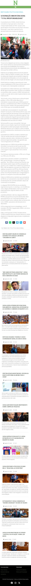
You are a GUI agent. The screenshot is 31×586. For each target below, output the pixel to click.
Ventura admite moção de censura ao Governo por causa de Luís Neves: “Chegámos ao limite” (14, 236)
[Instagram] (15, 583)
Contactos (3, 574)
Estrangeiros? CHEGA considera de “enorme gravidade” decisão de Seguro (15, 502)
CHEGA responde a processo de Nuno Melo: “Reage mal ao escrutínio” (14, 467)
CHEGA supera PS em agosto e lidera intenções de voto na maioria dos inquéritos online (14, 438)
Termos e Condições (21, 570)
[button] (15, 7)
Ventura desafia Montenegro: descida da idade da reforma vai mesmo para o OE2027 (15, 375)
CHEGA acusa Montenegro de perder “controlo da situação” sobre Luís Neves (14, 534)
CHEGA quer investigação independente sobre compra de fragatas (15, 406)
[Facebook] (11, 583)
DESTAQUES (5, 12)
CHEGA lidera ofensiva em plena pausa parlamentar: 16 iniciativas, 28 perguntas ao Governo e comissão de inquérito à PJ (15, 307)
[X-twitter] (19, 583)
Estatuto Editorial (5, 572)
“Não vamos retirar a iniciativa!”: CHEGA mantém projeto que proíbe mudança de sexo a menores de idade (15, 274)
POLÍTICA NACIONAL (16, 12)
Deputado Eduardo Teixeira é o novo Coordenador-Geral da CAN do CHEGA (14, 338)
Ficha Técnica (4, 570)
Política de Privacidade (21, 572)
